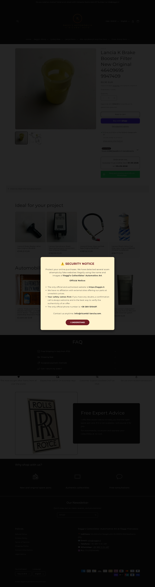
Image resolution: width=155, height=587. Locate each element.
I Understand (77, 322)
